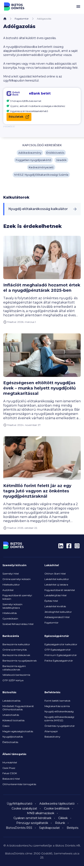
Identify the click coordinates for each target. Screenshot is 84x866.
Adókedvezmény (29, 152)
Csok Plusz (8, 767)
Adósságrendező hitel (57, 617)
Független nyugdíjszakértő (33, 160)
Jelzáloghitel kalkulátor (58, 611)
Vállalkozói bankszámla (16, 674)
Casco (5, 725)
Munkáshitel (9, 762)
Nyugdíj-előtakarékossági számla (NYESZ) (59, 718)
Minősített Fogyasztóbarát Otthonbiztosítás (18, 708)
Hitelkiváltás (9, 613)
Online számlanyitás (14, 649)
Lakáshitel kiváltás (55, 606)
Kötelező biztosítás (13, 720)
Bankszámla (10, 636)
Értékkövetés (55, 152)
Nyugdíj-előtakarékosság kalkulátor (38, 209)
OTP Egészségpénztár (57, 649)
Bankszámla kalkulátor (16, 644)
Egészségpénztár (56, 636)
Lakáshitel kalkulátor (56, 579)
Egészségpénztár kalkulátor (60, 644)
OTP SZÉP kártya (12, 680)
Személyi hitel (10, 573)
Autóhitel (7, 590)
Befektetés (52, 692)
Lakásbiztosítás (11, 700)
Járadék (61, 160)
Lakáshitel (51, 565)
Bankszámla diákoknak (16, 655)
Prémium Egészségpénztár (60, 655)
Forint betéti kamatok (57, 700)
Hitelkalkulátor (11, 584)
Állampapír (51, 731)
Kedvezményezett (41, 167)
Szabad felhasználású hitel (17, 624)
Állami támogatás (14, 754)
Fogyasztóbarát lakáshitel (59, 590)
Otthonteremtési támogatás (19, 784)
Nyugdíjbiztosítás (12, 736)
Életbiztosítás (10, 742)
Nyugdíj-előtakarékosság (59, 711)
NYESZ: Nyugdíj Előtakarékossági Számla (41, 174)
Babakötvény (52, 736)
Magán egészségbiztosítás (17, 731)
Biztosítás (9, 692)
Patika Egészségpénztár (58, 660)
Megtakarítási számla (57, 706)
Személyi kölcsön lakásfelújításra (12, 606)
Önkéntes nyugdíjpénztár (59, 725)
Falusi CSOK (9, 773)
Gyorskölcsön (10, 618)
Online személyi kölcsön (16, 579)
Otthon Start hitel (55, 573)
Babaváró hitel (11, 778)
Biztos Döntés (14, 6)
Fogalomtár (22, 18)
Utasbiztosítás (10, 714)
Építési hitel (51, 600)
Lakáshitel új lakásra (56, 584)
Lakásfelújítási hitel (55, 595)
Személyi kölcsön (14, 565)
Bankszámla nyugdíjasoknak (19, 660)
